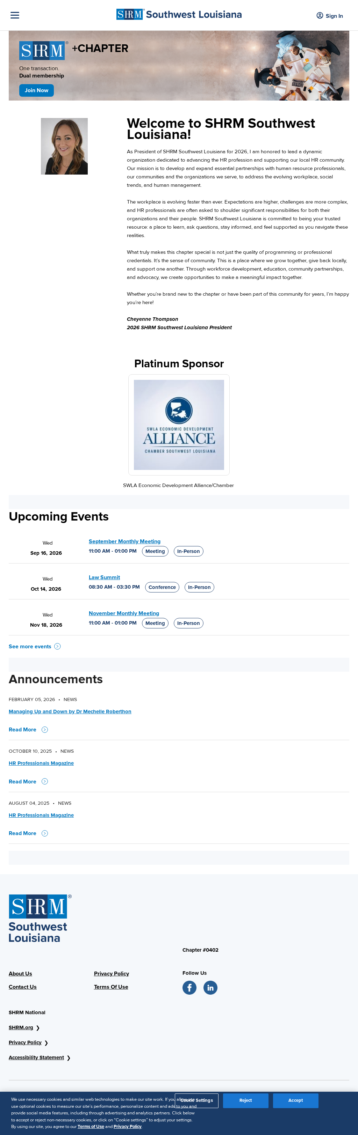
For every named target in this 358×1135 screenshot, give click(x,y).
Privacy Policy (111, 973)
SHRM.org (21, 1027)
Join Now (36, 90)
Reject (245, 1100)
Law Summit (104, 577)
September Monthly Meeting (124, 541)
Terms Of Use (111, 986)
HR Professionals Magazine (41, 763)
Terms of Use (91, 1126)
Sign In (334, 16)
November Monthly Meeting (124, 613)
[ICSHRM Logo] (179, 12)
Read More (22, 730)
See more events (30, 646)
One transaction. (41, 72)
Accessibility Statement (36, 1057)
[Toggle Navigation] (61, 15)
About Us (20, 973)
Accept (295, 1100)
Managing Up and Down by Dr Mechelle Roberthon (70, 711)
